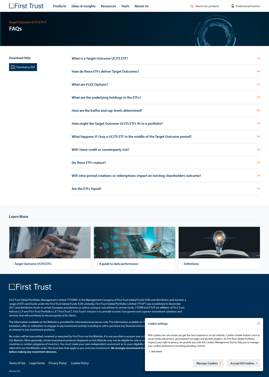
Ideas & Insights (83, 6)
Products (59, 6)
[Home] (26, 6)
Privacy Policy (58, 363)
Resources (108, 6)
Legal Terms (37, 363)
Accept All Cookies (242, 363)
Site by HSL (14, 370)
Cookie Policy (80, 363)
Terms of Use (17, 363)
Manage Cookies (207, 363)
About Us (141, 6)
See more (156, 351)
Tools (125, 6)
